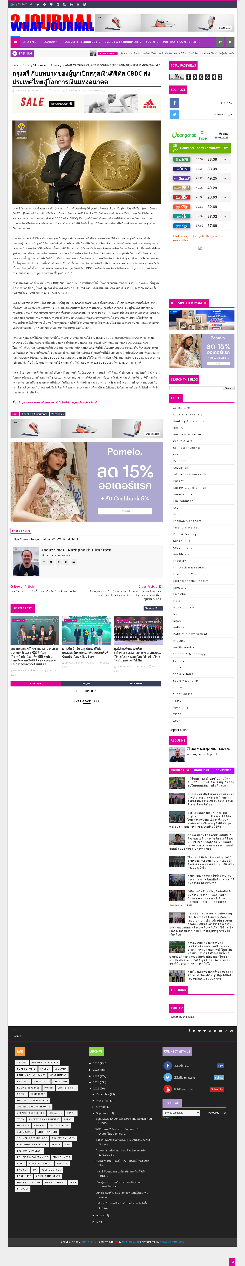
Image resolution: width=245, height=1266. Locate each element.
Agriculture (181, 408)
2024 (96, 1076)
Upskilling (180, 707)
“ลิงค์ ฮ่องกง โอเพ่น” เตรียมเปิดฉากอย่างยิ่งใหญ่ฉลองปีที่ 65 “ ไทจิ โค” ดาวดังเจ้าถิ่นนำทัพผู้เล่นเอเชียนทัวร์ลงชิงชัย (156, 53)
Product (179, 640)
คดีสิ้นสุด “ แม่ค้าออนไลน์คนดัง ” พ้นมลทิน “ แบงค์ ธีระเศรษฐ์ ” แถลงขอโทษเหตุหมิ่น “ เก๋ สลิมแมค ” (211, 782)
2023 (96, 1082)
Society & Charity (186, 680)
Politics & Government (180, 42)
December (103, 1094)
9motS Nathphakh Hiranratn (210, 749)
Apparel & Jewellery (188, 414)
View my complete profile (202, 754)
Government (182, 547)
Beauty (178, 428)
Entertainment (184, 494)
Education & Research (189, 474)
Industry (179, 561)
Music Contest (183, 607)
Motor (177, 600)
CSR (176, 454)
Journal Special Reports (191, 581)
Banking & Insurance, (81, 90)
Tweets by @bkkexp (181, 1016)
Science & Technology (81, 42)
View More (155, 608)
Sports (178, 687)
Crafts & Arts (182, 441)
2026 (96, 1063)
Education (180, 467)
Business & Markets (188, 434)
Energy (178, 481)
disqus (86, 683)
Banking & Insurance (35, 65)
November (103, 1100)
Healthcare (181, 554)
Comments (224, 770)
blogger (35, 683)
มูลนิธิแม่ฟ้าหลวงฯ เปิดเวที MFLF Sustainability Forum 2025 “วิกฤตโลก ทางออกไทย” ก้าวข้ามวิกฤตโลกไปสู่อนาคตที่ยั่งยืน (137, 654)
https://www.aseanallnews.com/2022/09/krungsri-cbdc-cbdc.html (58, 402)
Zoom (177, 720)
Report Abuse (178, 730)
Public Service (183, 647)
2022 (96, 1088)
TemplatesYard (131, 1242)
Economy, (99, 90)
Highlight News (202, 771)
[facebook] (31, 4)
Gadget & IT (181, 541)
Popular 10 (180, 770)
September (103, 1113)
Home (15, 65)
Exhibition (181, 514)
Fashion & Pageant (187, 521)
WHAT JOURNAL (89, 1242)
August (101, 1215)
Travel (178, 700)
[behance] (71, 4)
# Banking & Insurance (34, 414)
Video (177, 714)
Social (151, 42)
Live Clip (179, 594)
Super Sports (80, 53)
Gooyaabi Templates (172, 1242)
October (101, 1107)
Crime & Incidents (187, 447)
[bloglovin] (51, 4)
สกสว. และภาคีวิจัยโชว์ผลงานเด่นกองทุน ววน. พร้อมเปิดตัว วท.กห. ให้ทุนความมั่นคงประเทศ (211, 879)
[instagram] (78, 4)
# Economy (57, 414)
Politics (179, 627)
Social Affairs (183, 674)
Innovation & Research (190, 567)
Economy (50, 42)
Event (177, 507)
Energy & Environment (122, 42)
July (98, 1221)
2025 (96, 1069)
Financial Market (186, 527)
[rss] (64, 4)
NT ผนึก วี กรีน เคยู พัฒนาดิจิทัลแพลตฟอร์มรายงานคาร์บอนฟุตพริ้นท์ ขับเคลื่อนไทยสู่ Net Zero (85, 652)
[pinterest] (44, 4)
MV (175, 614)
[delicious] (84, 4)
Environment (183, 501)
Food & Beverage (185, 534)
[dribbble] (58, 4)
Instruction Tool (185, 574)
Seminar (179, 660)
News (177, 621)
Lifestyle (29, 42)
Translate (176, 1117)
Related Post (23, 608)
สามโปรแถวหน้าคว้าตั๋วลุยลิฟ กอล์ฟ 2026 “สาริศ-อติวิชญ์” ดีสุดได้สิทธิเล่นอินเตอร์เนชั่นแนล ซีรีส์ (211, 975)
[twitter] (38, 4)
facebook (136, 683)
